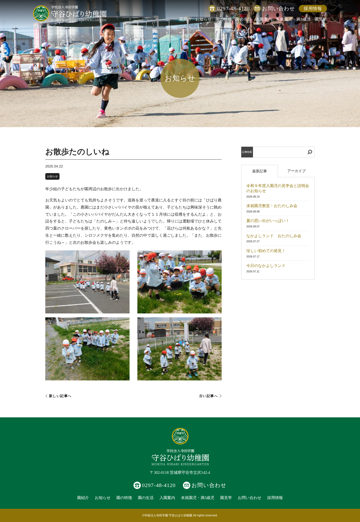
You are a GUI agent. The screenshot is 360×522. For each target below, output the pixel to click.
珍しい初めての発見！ (266, 251)
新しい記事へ (60, 396)
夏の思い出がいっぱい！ (267, 221)
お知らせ (203, 19)
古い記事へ (208, 396)
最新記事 (259, 171)
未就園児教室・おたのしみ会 (271, 206)
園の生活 (244, 19)
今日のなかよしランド (266, 266)
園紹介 (185, 19)
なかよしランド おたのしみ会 (273, 236)
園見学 (321, 19)
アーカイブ (296, 171)
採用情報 (313, 8)
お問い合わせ (278, 8)
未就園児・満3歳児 (293, 19)
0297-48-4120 (233, 8)
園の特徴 (224, 19)
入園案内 (264, 19)
